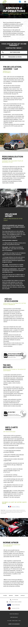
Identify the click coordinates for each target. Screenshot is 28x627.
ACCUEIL (5, 595)
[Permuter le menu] (25, 2)
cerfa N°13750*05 (17, 476)
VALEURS (16, 595)
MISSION (11, 595)
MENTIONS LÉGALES (14, 617)
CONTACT (23, 595)
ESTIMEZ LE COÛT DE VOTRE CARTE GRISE (14, 502)
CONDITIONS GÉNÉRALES (14, 613)
